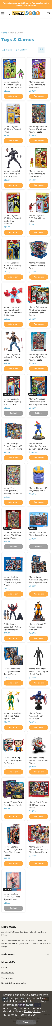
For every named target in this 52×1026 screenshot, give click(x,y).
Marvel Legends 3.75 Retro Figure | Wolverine (37, 85)
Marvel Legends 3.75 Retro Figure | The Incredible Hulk (13, 85)
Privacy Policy (32, 1011)
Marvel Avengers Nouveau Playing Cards (37, 265)
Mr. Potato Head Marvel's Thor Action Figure (38, 760)
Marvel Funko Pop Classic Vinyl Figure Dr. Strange (12, 760)
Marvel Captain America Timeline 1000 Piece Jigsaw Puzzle (12, 581)
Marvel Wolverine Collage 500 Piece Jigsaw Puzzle (12, 671)
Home (4, 33)
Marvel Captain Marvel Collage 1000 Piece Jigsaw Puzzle (38, 849)
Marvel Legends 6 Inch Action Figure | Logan (12, 357)
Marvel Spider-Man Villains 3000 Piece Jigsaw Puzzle (12, 535)
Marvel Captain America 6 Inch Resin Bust (36, 716)
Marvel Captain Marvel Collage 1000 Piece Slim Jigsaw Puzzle (13, 850)
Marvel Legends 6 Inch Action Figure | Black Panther (12, 174)
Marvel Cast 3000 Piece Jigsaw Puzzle (38, 534)
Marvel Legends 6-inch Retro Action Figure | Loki (12, 716)
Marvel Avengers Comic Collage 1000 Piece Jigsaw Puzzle (13, 446)
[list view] (48, 50)
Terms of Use (27, 1015)
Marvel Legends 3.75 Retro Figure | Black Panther (12, 265)
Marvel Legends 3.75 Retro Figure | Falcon (37, 218)
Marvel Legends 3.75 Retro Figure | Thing (12, 129)
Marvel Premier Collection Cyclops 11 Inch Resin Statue (38, 446)
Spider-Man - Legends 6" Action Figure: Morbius (12, 627)
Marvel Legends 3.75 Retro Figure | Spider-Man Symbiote (12, 219)
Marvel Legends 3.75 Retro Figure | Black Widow (12, 402)
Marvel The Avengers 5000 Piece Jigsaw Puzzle (13, 491)
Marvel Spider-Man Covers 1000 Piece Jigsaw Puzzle (38, 129)
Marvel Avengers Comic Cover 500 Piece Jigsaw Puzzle (38, 402)
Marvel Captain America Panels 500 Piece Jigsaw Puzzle (38, 580)
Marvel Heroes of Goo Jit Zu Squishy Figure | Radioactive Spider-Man (13, 311)
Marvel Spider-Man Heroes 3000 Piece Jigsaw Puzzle (38, 357)
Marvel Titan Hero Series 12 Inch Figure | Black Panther (38, 671)
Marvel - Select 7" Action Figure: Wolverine (37, 627)
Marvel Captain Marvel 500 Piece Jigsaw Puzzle (12, 897)
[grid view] (41, 50)
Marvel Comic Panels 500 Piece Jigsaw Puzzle (38, 805)
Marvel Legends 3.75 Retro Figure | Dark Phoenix (37, 174)
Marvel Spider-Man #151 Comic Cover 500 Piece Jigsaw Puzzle (38, 311)
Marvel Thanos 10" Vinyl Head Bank (38, 489)
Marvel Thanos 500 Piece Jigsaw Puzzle (13, 803)
